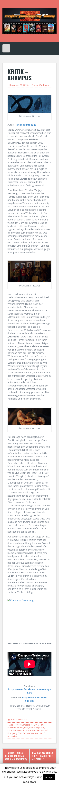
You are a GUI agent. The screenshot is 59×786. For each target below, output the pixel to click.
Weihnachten (37, 733)
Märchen (36, 730)
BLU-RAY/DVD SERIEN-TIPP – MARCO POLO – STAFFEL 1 (43, 756)
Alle (11, 724)
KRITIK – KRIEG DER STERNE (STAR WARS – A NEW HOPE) (16, 756)
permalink (12, 736)
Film (42, 724)
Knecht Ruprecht (36, 727)
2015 (36, 724)
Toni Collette (24, 733)
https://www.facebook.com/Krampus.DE (29, 691)
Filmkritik (12, 727)
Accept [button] (49, 777)
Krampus (21, 730)
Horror (17, 724)
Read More (29, 782)
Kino (26, 727)
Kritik (28, 730)
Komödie (25, 724)
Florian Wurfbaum (40, 85)
